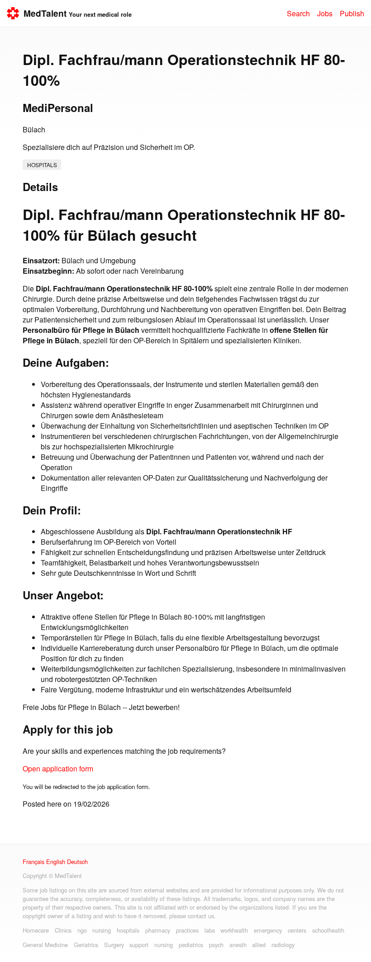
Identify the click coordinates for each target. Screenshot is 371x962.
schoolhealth (328, 930)
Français (33, 861)
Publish (352, 13)
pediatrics (191, 944)
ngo (82, 930)
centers (297, 930)
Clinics (63, 930)
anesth (238, 944)
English (55, 861)
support (138, 944)
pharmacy (157, 930)
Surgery (114, 944)
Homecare (36, 930)
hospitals (42, 164)
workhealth (234, 930)
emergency (268, 930)
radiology (283, 944)
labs (210, 930)
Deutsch (77, 861)
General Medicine (45, 944)
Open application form (58, 768)
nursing (101, 930)
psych (216, 944)
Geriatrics (86, 944)
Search (298, 13)
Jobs (325, 13)
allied (259, 944)
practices (187, 930)
